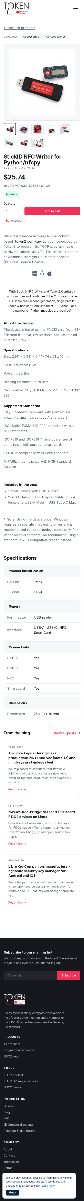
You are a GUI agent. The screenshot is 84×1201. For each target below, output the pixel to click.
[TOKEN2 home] (16, 8)
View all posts (65, 733)
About (8, 1149)
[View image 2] (24, 129)
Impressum (11, 1161)
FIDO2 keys (11, 1056)
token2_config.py (28, 241)
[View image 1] (10, 129)
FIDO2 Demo (12, 1087)
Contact (9, 1155)
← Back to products (19, 28)
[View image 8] (37, 143)
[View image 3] (37, 129)
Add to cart (52, 211)
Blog (7, 1112)
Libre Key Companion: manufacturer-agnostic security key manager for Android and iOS (39, 871)
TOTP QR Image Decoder (21, 1081)
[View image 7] (24, 143)
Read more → (17, 789)
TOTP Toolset (13, 1075)
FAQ (6, 1118)
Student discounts (20, 1124)
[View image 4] (51, 129)
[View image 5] (65, 129)
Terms (8, 1168)
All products (12, 1044)
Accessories (31, 36)
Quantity (9, 203)
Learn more (48, 1185)
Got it (12, 1192)
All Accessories (56, 36)
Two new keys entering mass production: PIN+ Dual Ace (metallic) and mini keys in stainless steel (41, 757)
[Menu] (75, 8)
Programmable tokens (19, 1050)
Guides (8, 1106)
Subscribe (68, 975)
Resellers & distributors (19, 1130)
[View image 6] (10, 143)
